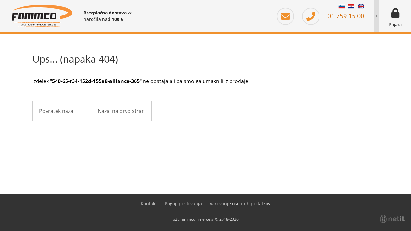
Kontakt (149, 204)
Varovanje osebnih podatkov (240, 204)
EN (361, 6)
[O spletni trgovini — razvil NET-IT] (392, 219)
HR (351, 6)
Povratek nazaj (56, 111)
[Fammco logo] (41, 16)
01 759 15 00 (345, 16)
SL (341, 6)
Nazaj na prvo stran (121, 111)
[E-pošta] (289, 16)
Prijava (395, 24)
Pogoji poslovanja (183, 204)
